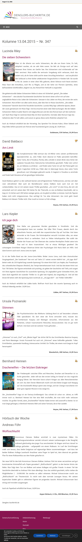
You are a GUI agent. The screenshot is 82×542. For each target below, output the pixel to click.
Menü (8, 27)
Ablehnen (52, 536)
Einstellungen (66, 536)
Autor (25, 521)
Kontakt (26, 525)
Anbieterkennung (29, 518)
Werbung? (46, 518)
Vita (24, 529)
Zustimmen (39, 536)
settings (6, 540)
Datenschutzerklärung (10, 518)
